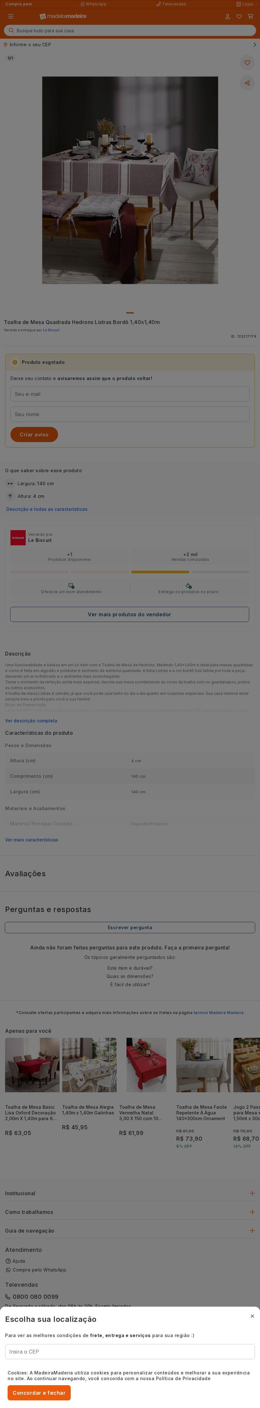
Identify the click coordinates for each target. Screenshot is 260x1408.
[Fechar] (252, 1316)
